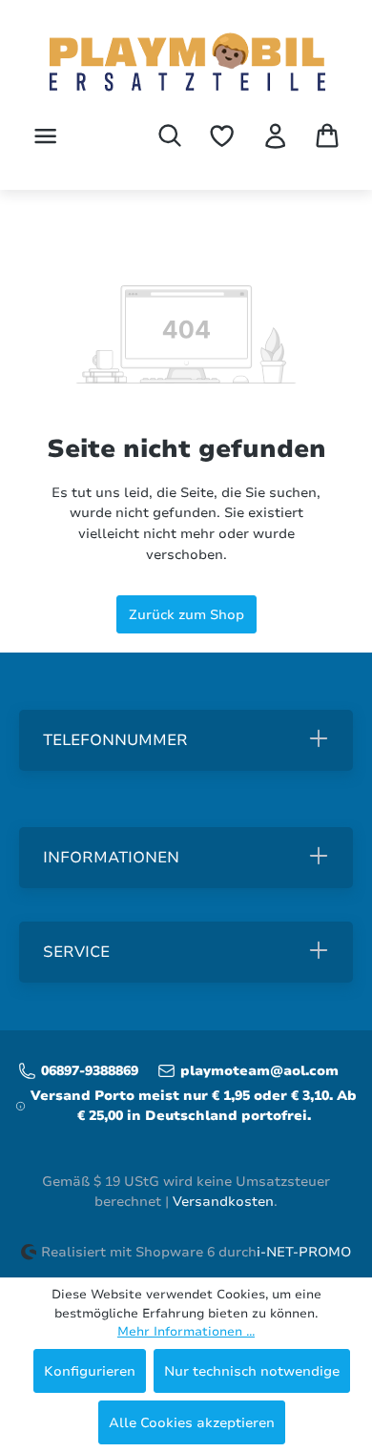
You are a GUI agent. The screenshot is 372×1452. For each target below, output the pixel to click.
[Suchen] (170, 135)
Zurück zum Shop (186, 614)
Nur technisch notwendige (252, 1370)
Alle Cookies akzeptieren (192, 1422)
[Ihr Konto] (275, 136)
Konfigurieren (89, 1370)
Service (76, 952)
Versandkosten (223, 1202)
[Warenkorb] (327, 135)
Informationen (111, 857)
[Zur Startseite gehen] (186, 64)
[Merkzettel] (222, 136)
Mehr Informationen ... (186, 1331)
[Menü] (45, 136)
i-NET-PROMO (304, 1252)
